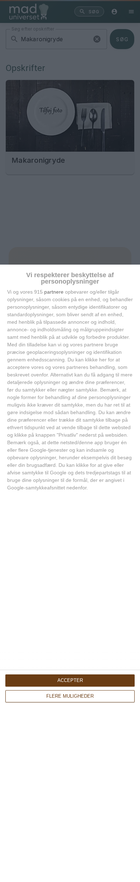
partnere (54, 291)
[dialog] (70, 573)
